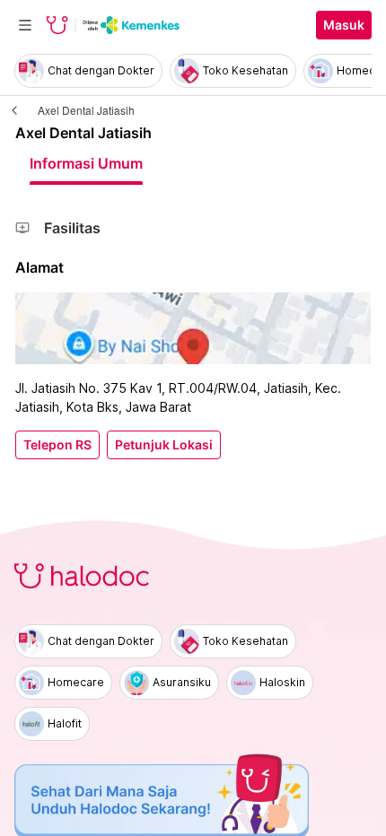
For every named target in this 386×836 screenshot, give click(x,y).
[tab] (86, 163)
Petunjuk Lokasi (164, 445)
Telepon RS (57, 445)
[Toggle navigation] (25, 25)
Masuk (343, 25)
